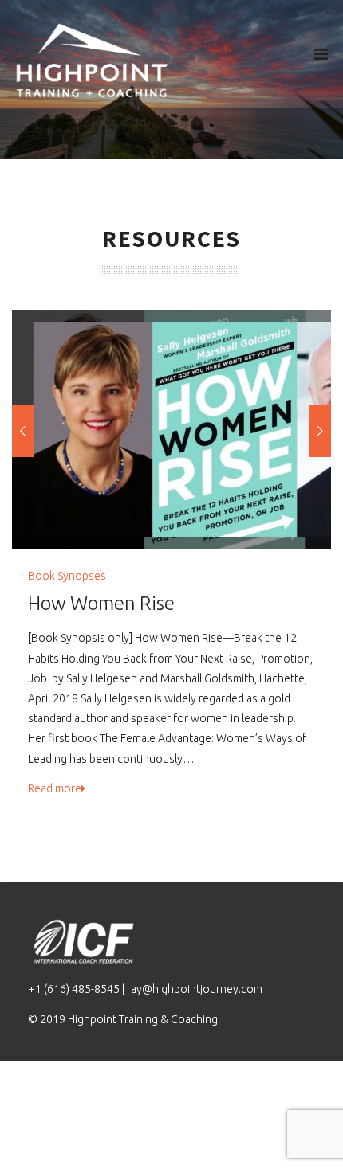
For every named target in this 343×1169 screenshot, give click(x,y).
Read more (54, 788)
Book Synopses (67, 575)
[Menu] (321, 54)
